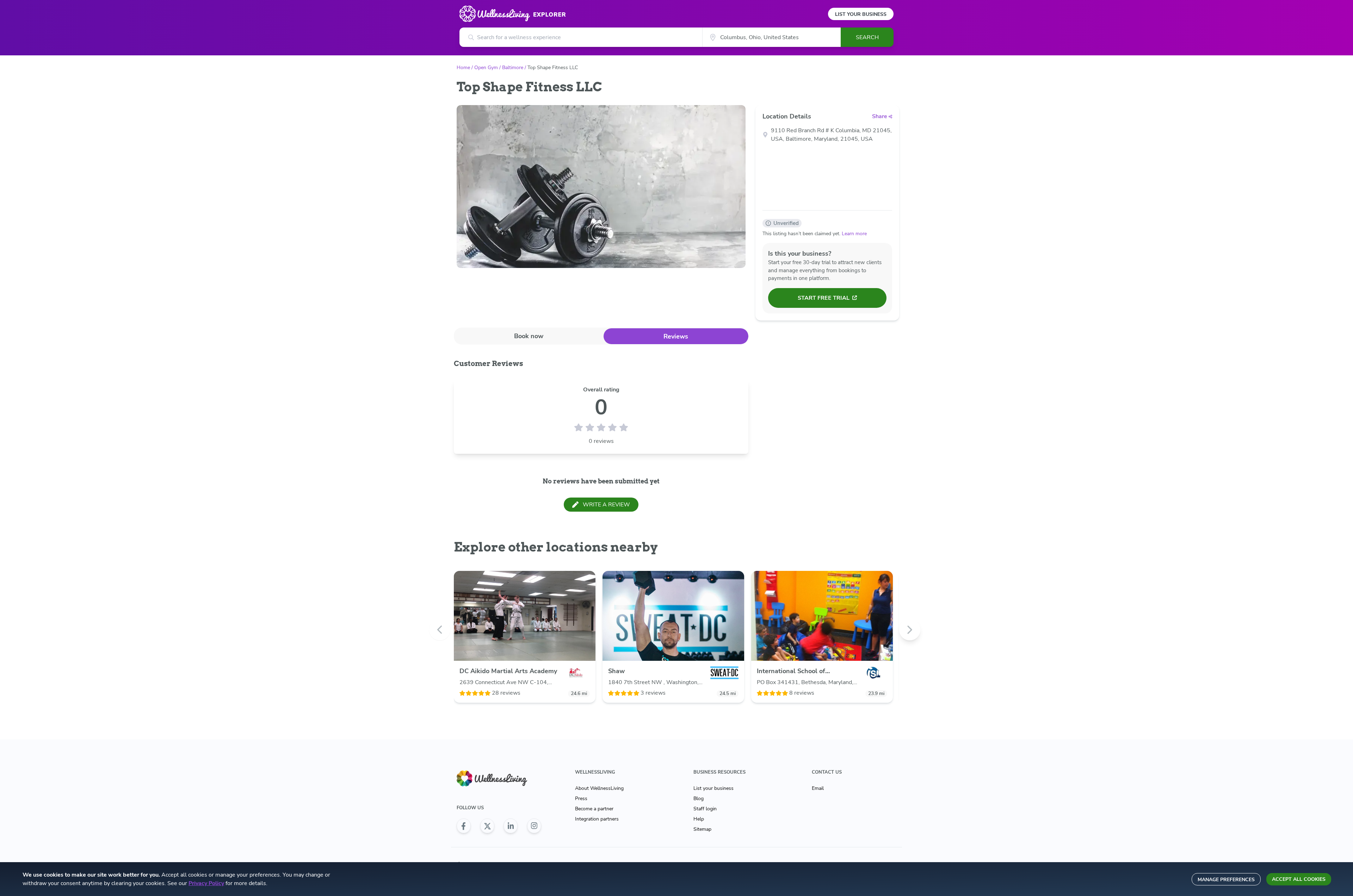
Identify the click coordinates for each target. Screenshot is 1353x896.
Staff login (705, 808)
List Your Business (860, 14)
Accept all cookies (1299, 879)
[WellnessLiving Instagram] (534, 825)
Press (581, 798)
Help (698, 819)
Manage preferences (1226, 879)
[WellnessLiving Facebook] (464, 825)
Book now (528, 336)
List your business (713, 788)
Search (867, 37)
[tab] (529, 336)
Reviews (675, 336)
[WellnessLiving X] (487, 825)
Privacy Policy (206, 883)
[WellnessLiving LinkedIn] (510, 825)
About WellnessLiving (599, 788)
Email (818, 788)
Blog (698, 798)
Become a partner (594, 808)
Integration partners (597, 819)
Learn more (854, 233)
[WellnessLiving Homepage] (499, 778)
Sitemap (702, 829)
